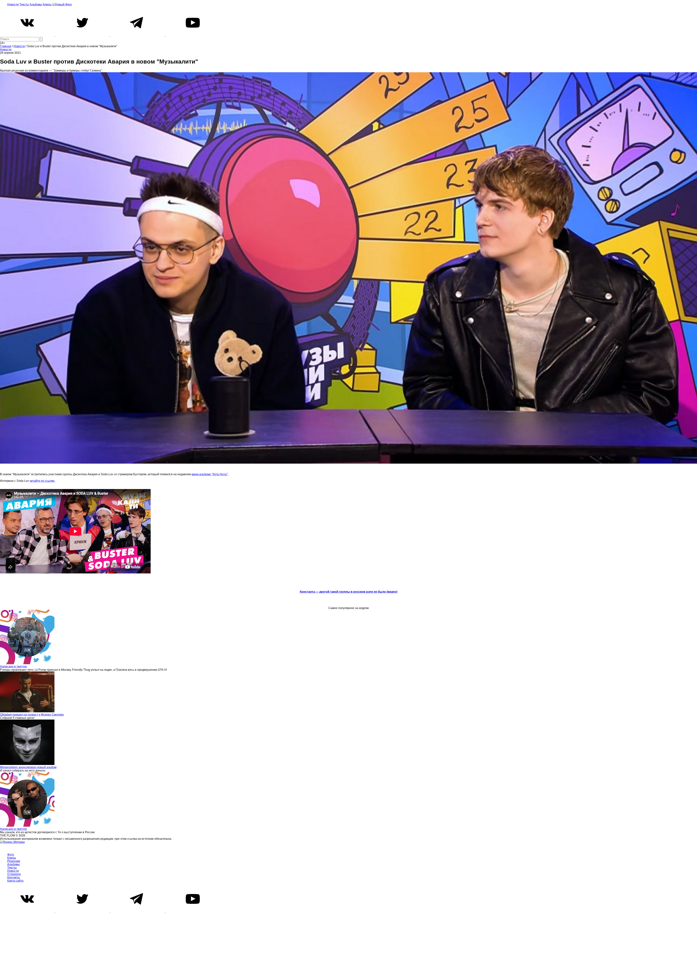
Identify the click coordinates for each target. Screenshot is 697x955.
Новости (13, 4)
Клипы (47, 4)
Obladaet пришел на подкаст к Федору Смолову (32, 714)
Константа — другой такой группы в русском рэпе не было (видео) (348, 591)
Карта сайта (15, 880)
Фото (10, 854)
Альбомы (36, 4)
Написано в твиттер (13, 666)
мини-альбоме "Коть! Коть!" (209, 474)
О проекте (14, 874)
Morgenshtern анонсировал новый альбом (28, 767)
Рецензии (13, 861)
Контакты (13, 877)
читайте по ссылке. (42, 480)
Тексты (24, 4)
